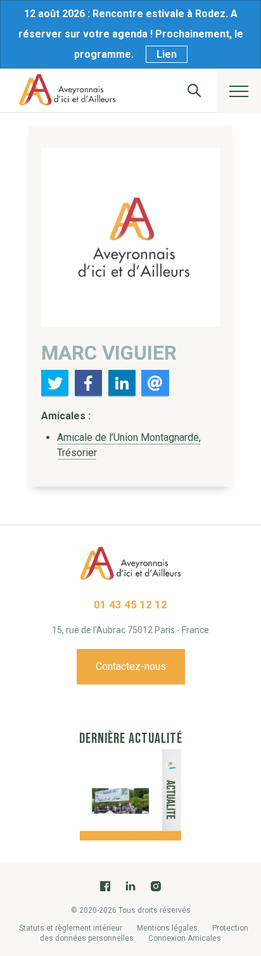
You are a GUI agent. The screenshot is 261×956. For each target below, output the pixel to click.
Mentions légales (167, 928)
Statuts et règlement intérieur (70, 928)
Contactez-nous (131, 666)
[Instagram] (155, 886)
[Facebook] (105, 886)
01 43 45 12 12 (130, 604)
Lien (166, 54)
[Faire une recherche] (194, 90)
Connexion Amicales (184, 938)
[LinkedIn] (130, 886)
